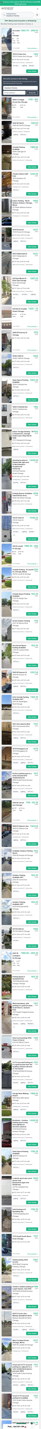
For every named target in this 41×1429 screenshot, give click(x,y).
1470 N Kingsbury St (20, 749)
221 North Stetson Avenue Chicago (22, 208)
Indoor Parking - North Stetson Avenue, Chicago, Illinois (22, 203)
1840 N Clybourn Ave (20, 826)
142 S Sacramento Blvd (21, 724)
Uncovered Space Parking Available (19, 646)
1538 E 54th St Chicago (21, 358)
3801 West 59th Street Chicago (20, 1099)
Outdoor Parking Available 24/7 (18, 876)
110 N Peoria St (18, 230)
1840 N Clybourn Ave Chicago (20, 829)
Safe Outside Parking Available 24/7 (20, 698)
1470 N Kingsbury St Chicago (19, 752)
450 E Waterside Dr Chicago (19, 257)
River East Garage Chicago (19, 284)
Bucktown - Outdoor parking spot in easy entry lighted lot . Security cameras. (20, 1123)
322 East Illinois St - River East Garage (19, 279)
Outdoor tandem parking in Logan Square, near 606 (22, 1288)
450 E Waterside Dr (19, 254)
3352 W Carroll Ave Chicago (19, 881)
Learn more (22, 4)
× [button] (39, 1)
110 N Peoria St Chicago (21, 232)
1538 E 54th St (17, 356)
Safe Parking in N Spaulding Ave (19, 1210)
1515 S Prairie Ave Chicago (22, 56)
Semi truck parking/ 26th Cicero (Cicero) (22, 1039)
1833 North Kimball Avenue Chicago (22, 1292)
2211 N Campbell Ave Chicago (20, 1188)
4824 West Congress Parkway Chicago (20, 1265)
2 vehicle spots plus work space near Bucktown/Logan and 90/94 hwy (22, 1181)
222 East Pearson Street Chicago (18, 472)
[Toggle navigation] (37, 9)
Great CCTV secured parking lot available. (20, 1397)
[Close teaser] (32, 1423)
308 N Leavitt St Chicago (21, 574)
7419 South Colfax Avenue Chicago (22, 1374)
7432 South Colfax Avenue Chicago (22, 1401)
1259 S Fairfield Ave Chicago (19, 385)
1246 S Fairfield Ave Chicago (19, 410)
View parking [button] (31, 48)
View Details (32, 71)
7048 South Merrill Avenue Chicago (22, 1072)
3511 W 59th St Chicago (21, 931)
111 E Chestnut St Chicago (21, 440)
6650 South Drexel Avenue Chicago (22, 781)
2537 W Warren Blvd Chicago (20, 624)
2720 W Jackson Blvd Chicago (20, 651)
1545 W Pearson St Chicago (19, 676)
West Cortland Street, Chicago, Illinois (20, 1341)
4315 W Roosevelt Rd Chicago (20, 908)
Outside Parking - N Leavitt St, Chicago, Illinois (22, 571)
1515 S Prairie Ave (19, 54)
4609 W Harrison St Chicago (19, 1157)
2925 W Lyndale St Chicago (22, 1345)
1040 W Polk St (18, 123)
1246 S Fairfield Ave (20, 407)
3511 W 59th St (18, 929)
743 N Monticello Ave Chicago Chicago (20, 982)
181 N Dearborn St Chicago (19, 179)
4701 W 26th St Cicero (20, 1042)
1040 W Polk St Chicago (21, 125)
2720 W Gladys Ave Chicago (19, 599)
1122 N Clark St (18, 518)
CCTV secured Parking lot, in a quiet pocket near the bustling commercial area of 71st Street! (22, 1065)
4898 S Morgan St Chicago (19, 153)
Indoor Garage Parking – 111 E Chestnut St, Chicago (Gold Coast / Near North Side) (22, 435)
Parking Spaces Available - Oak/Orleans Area (22, 494)
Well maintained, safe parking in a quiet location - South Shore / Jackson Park (22, 1006)
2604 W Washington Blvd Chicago (19, 703)
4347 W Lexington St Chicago (16, 955)
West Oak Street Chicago (21, 498)
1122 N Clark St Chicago (17, 521)
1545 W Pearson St (19, 672)
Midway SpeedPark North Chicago (21, 1319)
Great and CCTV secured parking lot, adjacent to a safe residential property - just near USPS (22, 1368)
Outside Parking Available (18, 148)
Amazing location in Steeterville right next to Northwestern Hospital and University (20, 464)
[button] (17, 1426)
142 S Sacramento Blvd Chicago (20, 727)
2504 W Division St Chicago (22, 855)
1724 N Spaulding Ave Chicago (20, 1215)
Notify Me (32, 93)
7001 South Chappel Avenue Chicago (23, 1013)
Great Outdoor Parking (21, 621)
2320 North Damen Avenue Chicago (19, 1130)
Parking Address (11, 14)
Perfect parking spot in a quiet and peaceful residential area (22, 775)
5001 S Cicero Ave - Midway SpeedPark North (22, 1315)
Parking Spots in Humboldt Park (18, 978)
